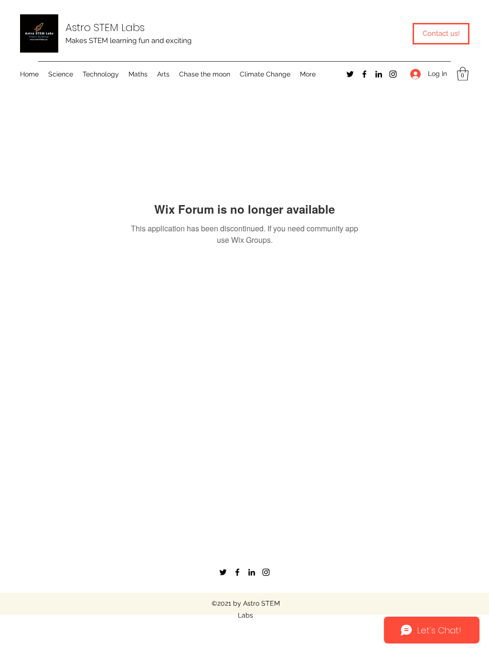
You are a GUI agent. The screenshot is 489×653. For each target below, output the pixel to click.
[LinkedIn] (378, 74)
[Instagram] (393, 74)
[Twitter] (350, 74)
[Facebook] (364, 74)
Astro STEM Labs (105, 27)
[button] (60, 74)
